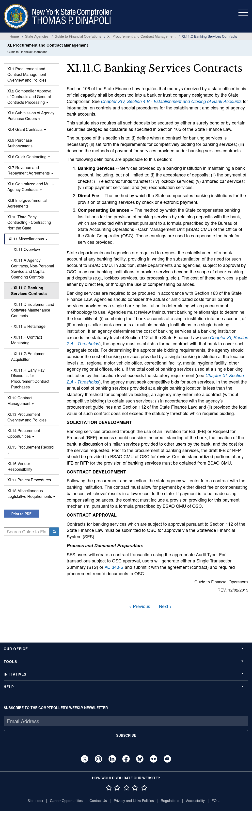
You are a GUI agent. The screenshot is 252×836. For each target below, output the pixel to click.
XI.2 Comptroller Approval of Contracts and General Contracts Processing (29, 96)
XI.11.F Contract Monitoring (26, 340)
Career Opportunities (66, 800)
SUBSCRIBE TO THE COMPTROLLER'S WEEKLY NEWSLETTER (56, 707)
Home (14, 36)
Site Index (35, 800)
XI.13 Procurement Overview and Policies (27, 417)
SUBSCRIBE (126, 735)
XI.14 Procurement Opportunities (23, 433)
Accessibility (195, 800)
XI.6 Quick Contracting (27, 156)
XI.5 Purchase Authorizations (19, 143)
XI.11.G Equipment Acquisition (29, 356)
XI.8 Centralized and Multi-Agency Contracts (30, 186)
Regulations (170, 800)
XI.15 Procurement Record (30, 447)
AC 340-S (114, 567)
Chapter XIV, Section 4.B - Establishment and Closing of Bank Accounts (171, 101)
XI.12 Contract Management (19, 400)
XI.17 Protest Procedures (29, 480)
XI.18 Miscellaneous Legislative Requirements (30, 493)
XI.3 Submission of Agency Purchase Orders (30, 115)
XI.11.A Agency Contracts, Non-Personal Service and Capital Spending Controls (32, 268)
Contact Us (98, 800)
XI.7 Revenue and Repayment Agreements (29, 170)
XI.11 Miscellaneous (27, 239)
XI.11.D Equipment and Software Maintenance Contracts (32, 309)
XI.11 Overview (27, 249)
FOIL (216, 800)
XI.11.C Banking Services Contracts (29, 290)
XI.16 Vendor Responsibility (19, 466)
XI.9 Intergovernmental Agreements (27, 203)
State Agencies (36, 36)
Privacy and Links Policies (134, 800)
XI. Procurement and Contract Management (141, 36)
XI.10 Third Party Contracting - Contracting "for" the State (29, 222)
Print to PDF (21, 513)
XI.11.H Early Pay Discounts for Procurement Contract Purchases (30, 378)
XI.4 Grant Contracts (25, 129)
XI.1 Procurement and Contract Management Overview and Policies (27, 74)
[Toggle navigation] (243, 12)
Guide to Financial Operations (78, 36)
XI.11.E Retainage (30, 326)
